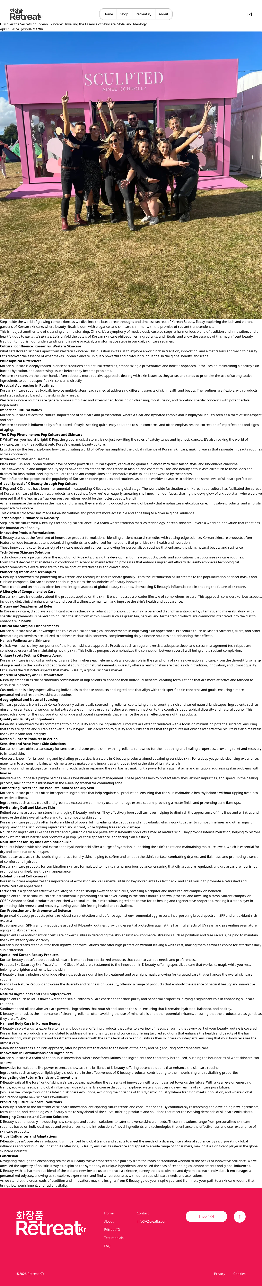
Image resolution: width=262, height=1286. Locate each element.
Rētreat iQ (143, 14)
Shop (124, 14)
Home (108, 14)
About (163, 14)
